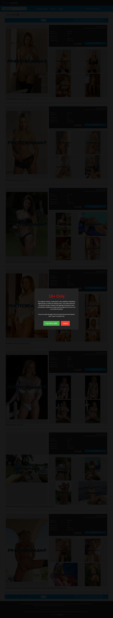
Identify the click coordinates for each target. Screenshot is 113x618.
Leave (65, 323)
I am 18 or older (51, 323)
